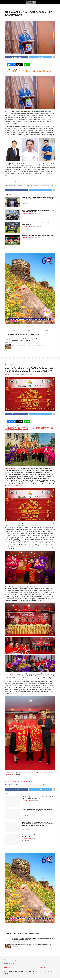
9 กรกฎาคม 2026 (35, 838)
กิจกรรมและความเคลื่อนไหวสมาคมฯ (16, 971)
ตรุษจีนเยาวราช (24, 784)
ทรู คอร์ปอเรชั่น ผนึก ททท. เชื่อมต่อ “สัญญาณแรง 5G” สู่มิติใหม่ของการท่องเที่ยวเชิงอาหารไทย (38, 835)
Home (6, 8)
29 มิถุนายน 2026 (35, 200)
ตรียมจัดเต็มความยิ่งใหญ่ (14, 784)
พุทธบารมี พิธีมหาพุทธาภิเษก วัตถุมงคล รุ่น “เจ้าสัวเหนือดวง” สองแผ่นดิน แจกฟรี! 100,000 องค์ (31, 345)
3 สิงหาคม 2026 (35, 827)
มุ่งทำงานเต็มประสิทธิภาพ (47, 185)
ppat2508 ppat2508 (27, 200)
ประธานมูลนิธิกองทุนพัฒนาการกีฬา (32, 185)
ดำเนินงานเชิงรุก (12, 185)
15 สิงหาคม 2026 (35, 812)
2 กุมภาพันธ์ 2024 (15, 374)
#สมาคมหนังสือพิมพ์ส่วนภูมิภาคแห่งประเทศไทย (17, 182)
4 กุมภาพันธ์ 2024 (15, 18)
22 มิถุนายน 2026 (35, 213)
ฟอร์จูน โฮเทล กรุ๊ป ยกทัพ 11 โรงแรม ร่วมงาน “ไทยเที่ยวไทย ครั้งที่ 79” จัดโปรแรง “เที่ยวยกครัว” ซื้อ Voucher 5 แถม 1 (38, 797)
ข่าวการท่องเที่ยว (12, 364)
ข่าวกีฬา (10, 8)
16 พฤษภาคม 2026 (35, 226)
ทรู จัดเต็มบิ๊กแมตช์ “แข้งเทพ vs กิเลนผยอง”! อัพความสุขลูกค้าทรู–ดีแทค (37, 235)
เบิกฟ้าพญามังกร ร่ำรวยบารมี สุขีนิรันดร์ (38, 784)
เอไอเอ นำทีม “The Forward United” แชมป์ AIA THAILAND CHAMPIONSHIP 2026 (35, 223)
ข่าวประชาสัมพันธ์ (30, 971)
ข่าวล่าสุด (6, 973)
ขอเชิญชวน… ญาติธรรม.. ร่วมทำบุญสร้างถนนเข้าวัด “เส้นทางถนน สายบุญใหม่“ (22, 334)
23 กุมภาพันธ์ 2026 (35, 237)
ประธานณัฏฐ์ (20, 185)
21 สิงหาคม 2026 (35, 800)
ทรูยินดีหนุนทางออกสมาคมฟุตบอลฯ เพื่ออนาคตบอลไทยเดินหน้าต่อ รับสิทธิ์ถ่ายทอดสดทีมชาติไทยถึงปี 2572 (38, 210)
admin (7, 18)
